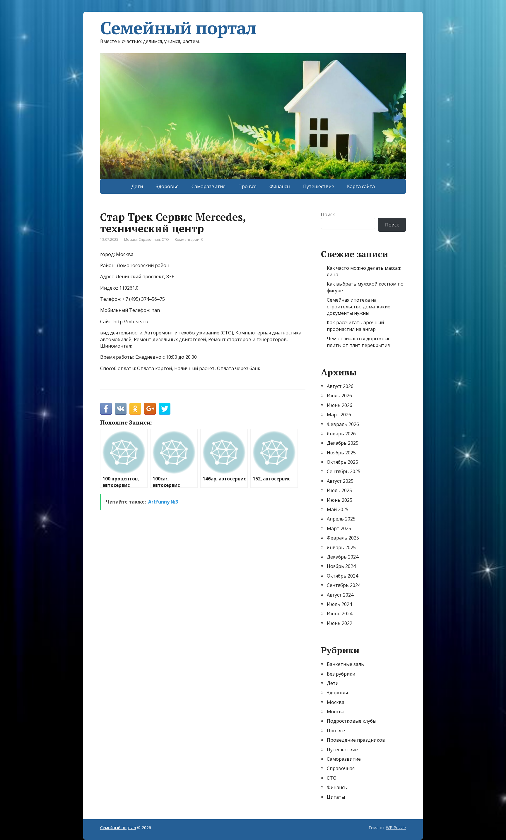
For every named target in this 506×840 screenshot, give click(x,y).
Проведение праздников (356, 740)
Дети (137, 186)
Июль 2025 (339, 490)
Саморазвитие (208, 186)
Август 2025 (340, 481)
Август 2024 (340, 595)
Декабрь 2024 (342, 557)
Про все (247, 186)
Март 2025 (339, 528)
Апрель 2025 (341, 519)
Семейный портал (178, 27)
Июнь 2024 (339, 613)
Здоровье (167, 186)
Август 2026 (340, 386)
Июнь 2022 (339, 623)
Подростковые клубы (351, 721)
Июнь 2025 (339, 500)
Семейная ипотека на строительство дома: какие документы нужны (358, 306)
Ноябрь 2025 (341, 452)
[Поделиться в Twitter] (164, 409)
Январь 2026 (341, 433)
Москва (130, 239)
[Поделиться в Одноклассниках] (135, 409)
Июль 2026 (339, 395)
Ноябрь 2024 (341, 566)
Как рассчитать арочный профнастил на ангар (355, 325)
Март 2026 (339, 414)
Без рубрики (341, 674)
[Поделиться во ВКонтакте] (120, 409)
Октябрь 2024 (342, 576)
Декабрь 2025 (342, 443)
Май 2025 (337, 509)
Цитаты (336, 797)
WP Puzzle (396, 827)
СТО (165, 239)
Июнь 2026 (339, 405)
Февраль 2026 (343, 424)
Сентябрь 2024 (343, 585)
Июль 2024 (339, 604)
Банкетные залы (346, 664)
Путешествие (318, 186)
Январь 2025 (341, 547)
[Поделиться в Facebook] (106, 409)
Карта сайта (361, 186)
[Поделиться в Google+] (150, 409)
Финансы (279, 186)
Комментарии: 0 (189, 239)
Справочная (149, 239)
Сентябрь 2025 (343, 471)
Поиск (328, 214)
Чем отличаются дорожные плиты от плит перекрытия (359, 341)
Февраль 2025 (343, 538)
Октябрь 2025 (342, 462)
